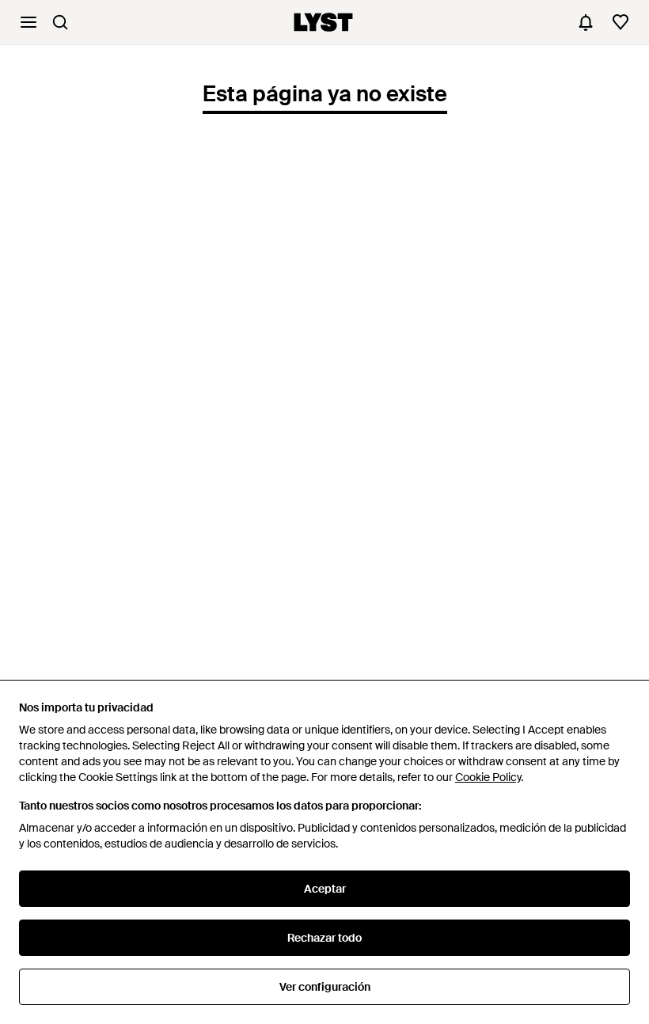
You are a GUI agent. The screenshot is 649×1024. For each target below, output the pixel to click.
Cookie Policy (488, 777)
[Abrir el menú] (28, 22)
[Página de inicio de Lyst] (323, 22)
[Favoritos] (620, 22)
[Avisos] (586, 22)
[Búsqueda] (60, 22)
